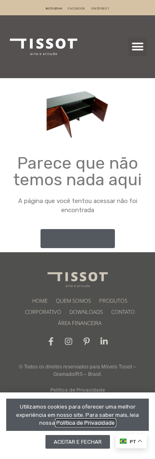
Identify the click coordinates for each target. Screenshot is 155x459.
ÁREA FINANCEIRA (80, 323)
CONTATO (123, 312)
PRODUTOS (113, 300)
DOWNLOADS (86, 312)
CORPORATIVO (43, 312)
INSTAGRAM (54, 8)
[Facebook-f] (51, 341)
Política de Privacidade (77, 390)
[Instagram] (68, 341)
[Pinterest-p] (86, 341)
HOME (40, 300)
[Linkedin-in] (104, 341)
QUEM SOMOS (73, 300)
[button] (137, 47)
